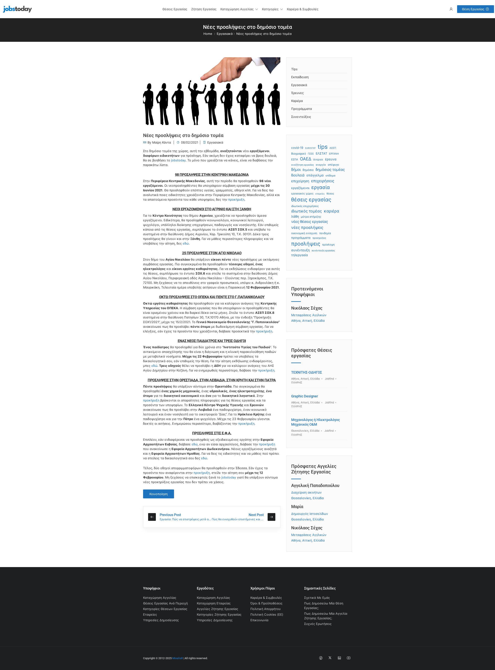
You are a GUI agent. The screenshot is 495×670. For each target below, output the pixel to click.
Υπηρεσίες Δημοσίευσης (161, 620)
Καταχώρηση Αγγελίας (159, 598)
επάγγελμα (315, 175)
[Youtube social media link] (348, 657)
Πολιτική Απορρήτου (265, 609)
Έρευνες (297, 93)
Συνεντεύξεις (301, 117)
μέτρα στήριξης (311, 216)
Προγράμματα (301, 109)
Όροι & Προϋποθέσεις (266, 603)
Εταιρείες (150, 614)
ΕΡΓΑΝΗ (334, 153)
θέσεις (330, 193)
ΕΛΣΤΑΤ (321, 153)
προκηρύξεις (319, 238)
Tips (294, 69)
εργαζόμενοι (300, 188)
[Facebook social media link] (320, 657)
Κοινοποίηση (158, 494)
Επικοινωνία (259, 620)
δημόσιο (308, 170)
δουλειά (298, 175)
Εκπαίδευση (300, 77)
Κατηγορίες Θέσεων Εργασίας (165, 609)
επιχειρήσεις (322, 181)
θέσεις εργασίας (311, 199)
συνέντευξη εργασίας (323, 250)
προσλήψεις (305, 243)
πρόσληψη (328, 244)
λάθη (295, 216)
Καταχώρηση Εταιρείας (214, 603)
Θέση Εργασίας (473, 9)
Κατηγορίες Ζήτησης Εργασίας (219, 614)
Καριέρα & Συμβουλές (266, 598)
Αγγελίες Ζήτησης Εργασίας (217, 609)
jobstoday (178, 160)
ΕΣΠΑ (294, 159)
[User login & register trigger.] (451, 9)
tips (323, 146)
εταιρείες (320, 194)
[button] (239, 9)
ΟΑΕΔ (305, 158)
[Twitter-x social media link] (330, 657)
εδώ (186, 243)
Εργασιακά (225, 34)
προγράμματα (301, 238)
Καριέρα (297, 101)
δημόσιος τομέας (330, 169)
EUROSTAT (310, 148)
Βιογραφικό (298, 153)
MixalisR (177, 658)
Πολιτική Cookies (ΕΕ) (266, 614)
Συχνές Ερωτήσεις (318, 624)
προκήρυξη (236, 199)
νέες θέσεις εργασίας (309, 221)
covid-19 (297, 148)
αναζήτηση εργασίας (302, 164)
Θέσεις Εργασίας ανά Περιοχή (165, 603)
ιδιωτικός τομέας (306, 211)
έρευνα (330, 159)
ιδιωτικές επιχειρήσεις (305, 206)
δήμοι (296, 169)
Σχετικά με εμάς (317, 598)
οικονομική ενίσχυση (304, 233)
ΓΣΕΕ (311, 153)
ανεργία (321, 164)
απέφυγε (333, 164)
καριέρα (331, 211)
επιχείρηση (300, 181)
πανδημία (325, 233)
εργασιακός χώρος (302, 193)
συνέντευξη (300, 250)
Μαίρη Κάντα (161, 142)
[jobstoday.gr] (16, 9)
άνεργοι (318, 159)
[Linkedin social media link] (339, 657)
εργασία (320, 187)
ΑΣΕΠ (332, 147)
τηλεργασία (299, 255)
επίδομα (330, 175)
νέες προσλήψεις (307, 227)
